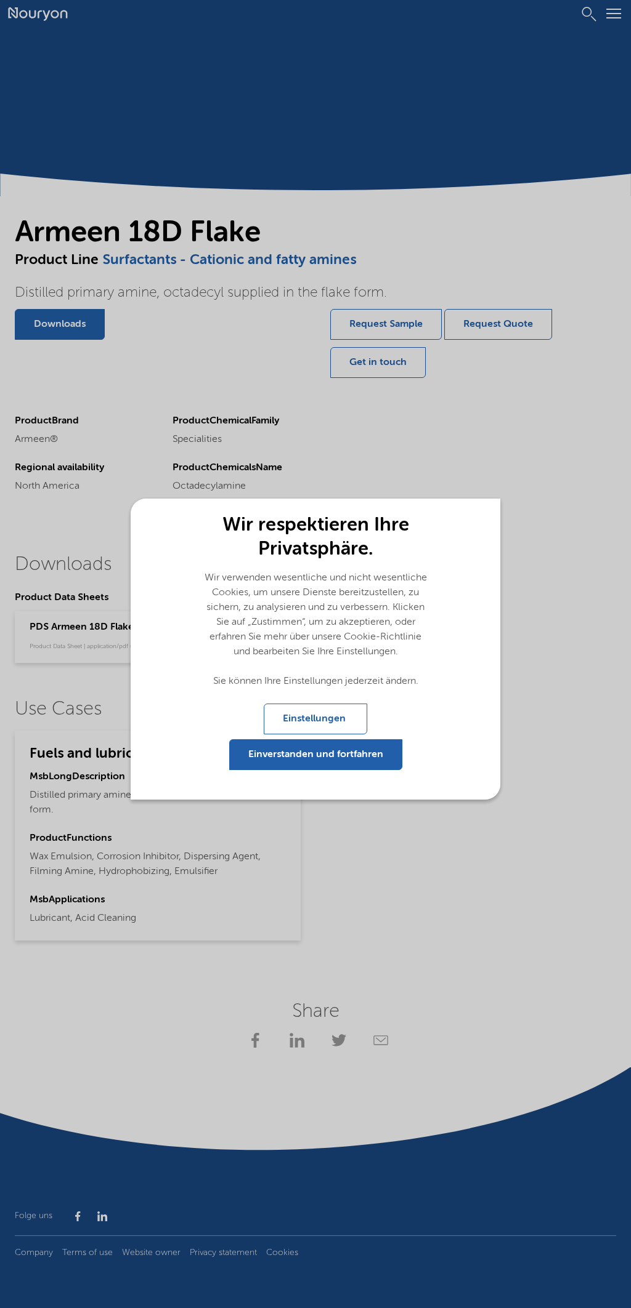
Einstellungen (315, 719)
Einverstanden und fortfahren (315, 755)
